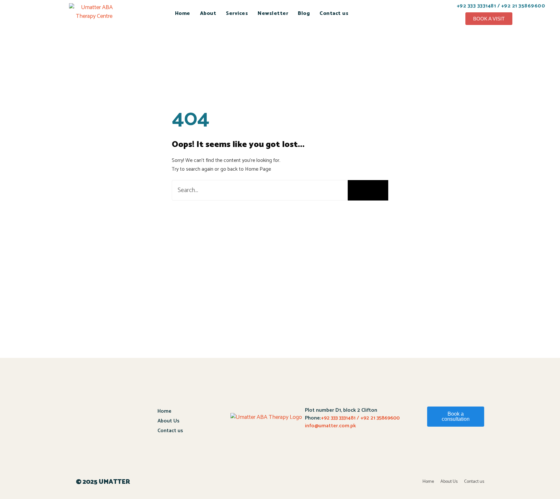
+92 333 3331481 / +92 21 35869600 (360, 418)
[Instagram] (475, 448)
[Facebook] (457, 448)
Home (182, 13)
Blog (304, 13)
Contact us (334, 13)
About (208, 13)
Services (237, 13)
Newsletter (273, 13)
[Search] (368, 190)
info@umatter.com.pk (330, 425)
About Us (169, 421)
